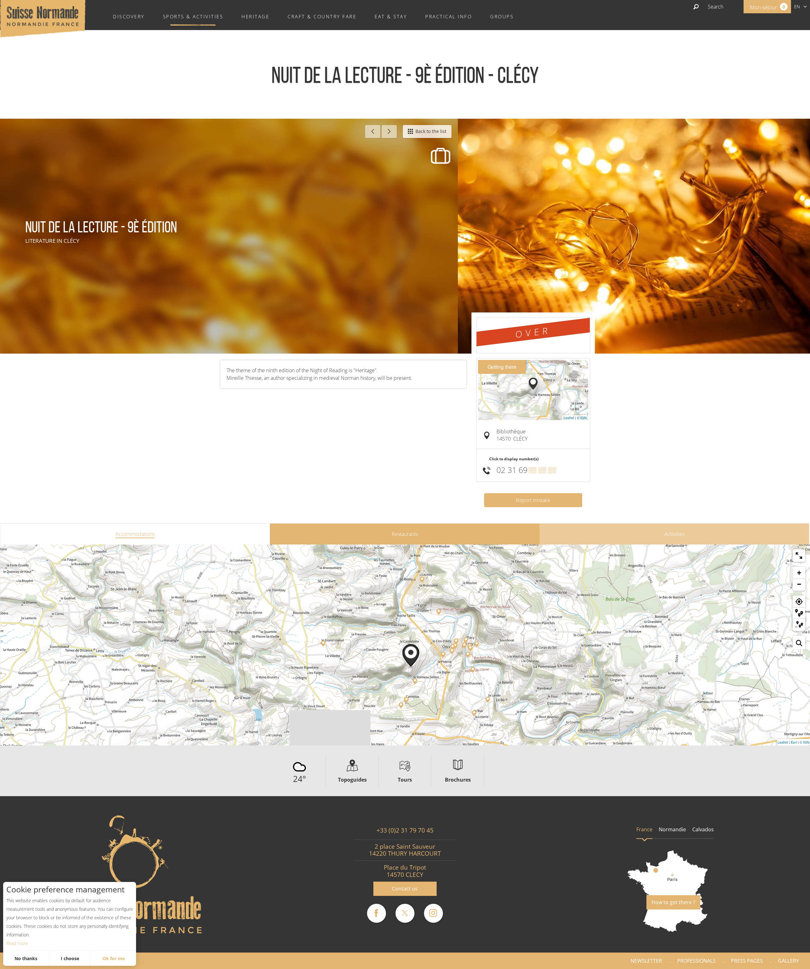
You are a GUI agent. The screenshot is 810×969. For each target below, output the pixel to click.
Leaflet (569, 417)
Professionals (696, 960)
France (644, 829)
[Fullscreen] (799, 555)
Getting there (502, 366)
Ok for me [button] (114, 958)
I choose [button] (70, 958)
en (797, 6)
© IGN (582, 417)
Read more (17, 943)
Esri (794, 742)
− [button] (799, 584)
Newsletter (646, 960)
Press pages (747, 960)
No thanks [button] (26, 958)
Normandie (672, 829)
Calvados (703, 829)
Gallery (788, 960)
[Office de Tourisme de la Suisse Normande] (42, 18)
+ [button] (799, 573)
